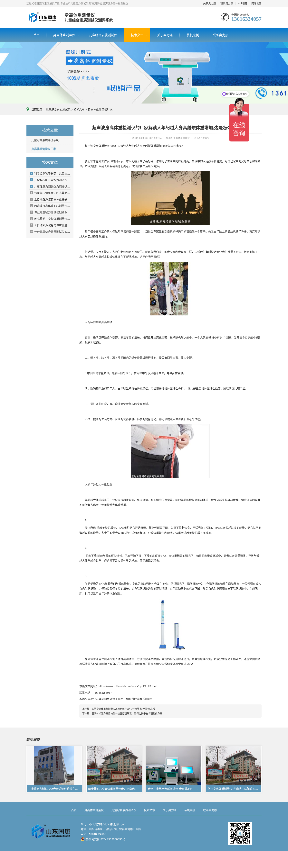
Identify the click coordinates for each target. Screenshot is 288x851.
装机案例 (193, 35)
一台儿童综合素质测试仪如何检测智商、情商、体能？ (50, 231)
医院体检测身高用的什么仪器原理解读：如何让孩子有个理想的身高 (127, 713)
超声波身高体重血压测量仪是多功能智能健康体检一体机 (51, 206)
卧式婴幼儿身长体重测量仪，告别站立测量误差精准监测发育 (51, 219)
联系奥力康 (226, 3)
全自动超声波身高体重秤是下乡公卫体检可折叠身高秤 (51, 199)
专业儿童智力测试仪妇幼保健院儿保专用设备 (51, 212)
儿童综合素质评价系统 (45, 140)
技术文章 (137, 35)
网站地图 (256, 3)
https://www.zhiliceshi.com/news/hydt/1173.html (128, 686)
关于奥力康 (209, 3)
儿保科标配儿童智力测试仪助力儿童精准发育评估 (51, 180)
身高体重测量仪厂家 (100, 109)
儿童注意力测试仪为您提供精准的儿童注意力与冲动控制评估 (51, 186)
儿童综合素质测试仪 (103, 35)
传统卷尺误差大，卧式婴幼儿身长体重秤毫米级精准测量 (51, 193)
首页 (36, 35)
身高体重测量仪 (64, 35)
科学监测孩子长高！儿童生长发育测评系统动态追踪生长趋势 (51, 173)
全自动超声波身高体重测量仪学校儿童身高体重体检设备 (51, 225)
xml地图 (242, 3)
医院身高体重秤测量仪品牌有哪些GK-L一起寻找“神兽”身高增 (123, 708)
